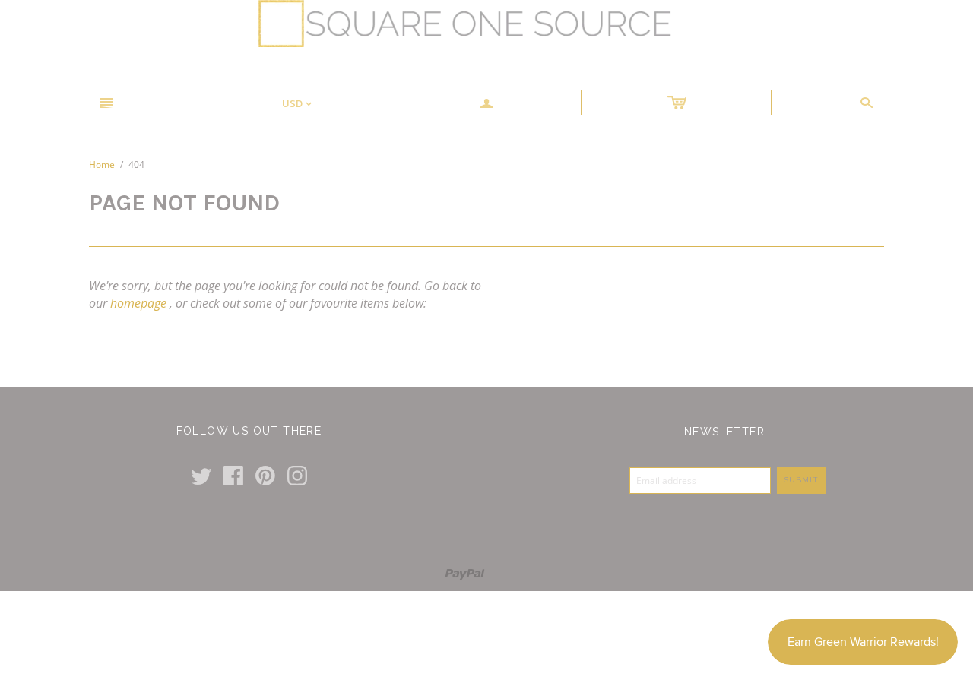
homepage (138, 303)
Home (102, 164)
